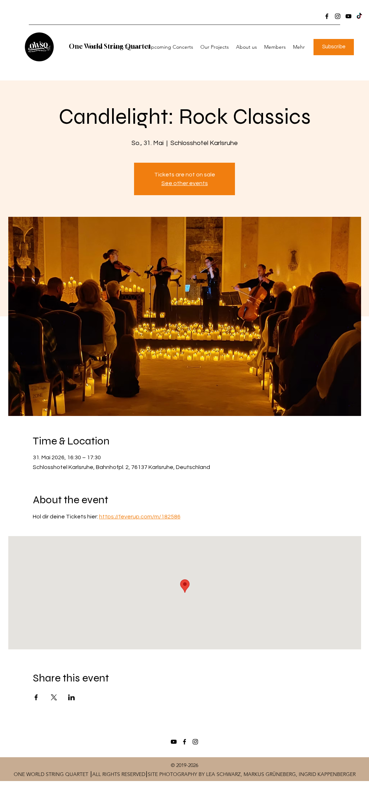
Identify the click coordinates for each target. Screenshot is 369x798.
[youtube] (348, 16)
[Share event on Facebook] (36, 697)
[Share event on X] (53, 697)
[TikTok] (359, 16)
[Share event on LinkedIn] (71, 697)
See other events (184, 183)
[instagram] (337, 16)
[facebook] (326, 16)
